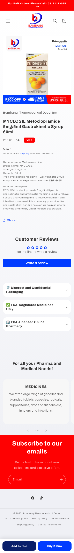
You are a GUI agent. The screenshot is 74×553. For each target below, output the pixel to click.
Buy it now (54, 546)
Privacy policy (39, 518)
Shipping (25, 153)
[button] (8, 20)
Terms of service (60, 518)
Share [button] (11, 220)
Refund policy (20, 518)
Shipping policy (25, 525)
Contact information (49, 525)
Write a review (37, 263)
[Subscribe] (61, 479)
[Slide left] (27, 430)
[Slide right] (46, 430)
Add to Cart (19, 546)
